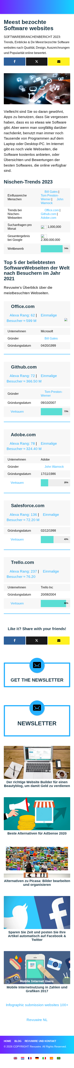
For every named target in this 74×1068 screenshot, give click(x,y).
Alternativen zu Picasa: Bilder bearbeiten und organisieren (37, 883)
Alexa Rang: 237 (23, 571)
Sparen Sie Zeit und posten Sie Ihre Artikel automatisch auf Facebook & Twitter (37, 936)
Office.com (52, 210)
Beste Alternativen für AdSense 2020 (37, 833)
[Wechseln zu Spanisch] (51, 1058)
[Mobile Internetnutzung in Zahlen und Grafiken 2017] (37, 967)
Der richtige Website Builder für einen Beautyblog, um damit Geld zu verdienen (37, 784)
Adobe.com (48, 217)
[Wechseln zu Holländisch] (22, 1058)
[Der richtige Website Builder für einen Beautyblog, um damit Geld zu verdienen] (37, 762)
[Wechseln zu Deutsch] (37, 1058)
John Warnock (54, 466)
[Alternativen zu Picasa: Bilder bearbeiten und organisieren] (37, 861)
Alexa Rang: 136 (23, 515)
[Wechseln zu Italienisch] (44, 1058)
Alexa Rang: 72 (22, 376)
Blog (17, 1041)
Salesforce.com (27, 505)
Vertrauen (17, 411)
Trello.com (22, 562)
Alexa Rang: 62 (22, 315)
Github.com (48, 214)
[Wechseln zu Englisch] (15, 1058)
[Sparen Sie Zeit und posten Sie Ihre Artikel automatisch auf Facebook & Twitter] (37, 912)
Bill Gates (51, 191)
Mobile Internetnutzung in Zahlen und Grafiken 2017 (37, 989)
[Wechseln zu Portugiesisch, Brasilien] (58, 1058)
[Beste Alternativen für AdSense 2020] (37, 813)
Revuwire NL (37, 1020)
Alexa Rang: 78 (22, 443)
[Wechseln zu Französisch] (29, 1058)
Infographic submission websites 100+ (37, 1005)
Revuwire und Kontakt (40, 1041)
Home (7, 1041)
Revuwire (20, 5)
